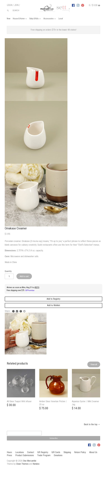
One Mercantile (29, 460)
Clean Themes (22, 464)
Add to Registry (53, 299)
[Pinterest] (82, 5)
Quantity (8, 271)
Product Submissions (24, 455)
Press (9, 455)
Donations (58, 455)
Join (16, 5)
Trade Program (43, 455)
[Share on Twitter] (17, 310)
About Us (93, 452)
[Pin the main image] (21, 310)
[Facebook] (73, 5)
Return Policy (80, 452)
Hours (9, 452)
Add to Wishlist (53, 305)
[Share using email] (24, 310)
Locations (19, 452)
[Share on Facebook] (13, 310)
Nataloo (36, 464)
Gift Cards (56, 452)
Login (9, 5)
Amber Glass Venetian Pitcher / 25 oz (53, 403)
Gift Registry (42, 452)
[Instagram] (78, 5)
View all (94, 364)
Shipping (67, 452)
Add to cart (24, 276)
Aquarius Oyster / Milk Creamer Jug (85, 403)
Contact (30, 452)
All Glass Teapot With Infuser (19, 401)
